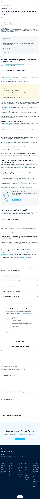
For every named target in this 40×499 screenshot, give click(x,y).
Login (33, 476)
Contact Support (35, 495)
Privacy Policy (27, 477)
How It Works (3, 465)
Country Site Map (35, 481)
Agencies (33, 483)
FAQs (25, 465)
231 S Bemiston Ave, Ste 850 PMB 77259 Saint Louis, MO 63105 (12, 456)
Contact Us (20, 474)
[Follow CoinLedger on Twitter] (5, 454)
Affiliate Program (35, 469)
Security (26, 469)
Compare (19, 476)
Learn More (15, 31)
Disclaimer (26, 479)
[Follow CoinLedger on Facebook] (1, 454)
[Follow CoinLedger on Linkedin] (3, 454)
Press (19, 472)
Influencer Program (35, 467)
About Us (19, 465)
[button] (38, 2)
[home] (6, 2)
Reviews (2, 467)
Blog (18, 478)
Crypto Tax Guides (35, 465)
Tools (33, 474)
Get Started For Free (20, 438)
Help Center (27, 467)
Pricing (2, 469)
